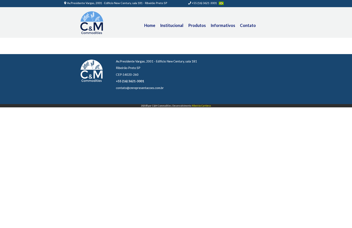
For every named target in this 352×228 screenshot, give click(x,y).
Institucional (171, 25)
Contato (248, 25)
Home (149, 25)
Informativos (223, 25)
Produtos (197, 25)
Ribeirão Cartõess (201, 105)
